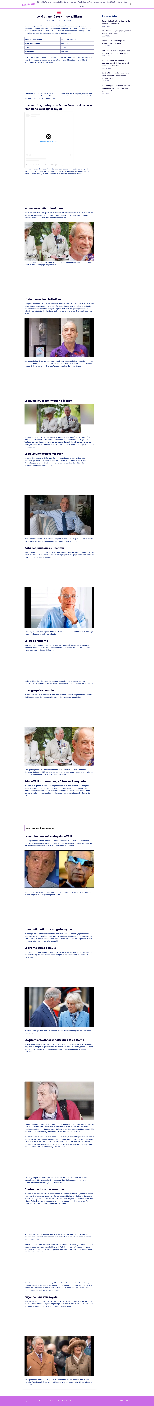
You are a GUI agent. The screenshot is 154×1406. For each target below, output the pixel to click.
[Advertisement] (59, 79)
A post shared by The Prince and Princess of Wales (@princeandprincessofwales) (49, 165)
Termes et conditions (77, 1401)
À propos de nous (29, 1401)
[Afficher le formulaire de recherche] (130, 4)
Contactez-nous (42, 1401)
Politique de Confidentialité (59, 1401)
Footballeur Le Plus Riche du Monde (91, 2)
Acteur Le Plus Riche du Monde (64, 2)
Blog (125, 2)
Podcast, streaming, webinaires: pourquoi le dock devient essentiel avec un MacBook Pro (115, 63)
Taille (82, 6)
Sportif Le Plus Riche (114, 2)
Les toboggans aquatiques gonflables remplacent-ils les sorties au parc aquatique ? (117, 88)
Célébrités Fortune (44, 2)
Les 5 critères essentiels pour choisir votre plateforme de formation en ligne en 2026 (116, 75)
